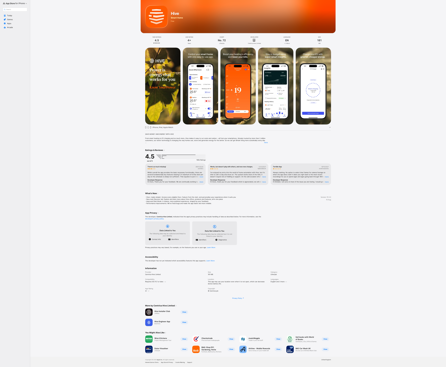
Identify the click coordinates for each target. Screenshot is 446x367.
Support (189, 362)
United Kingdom (326, 359)
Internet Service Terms (152, 362)
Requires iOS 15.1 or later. (154, 282)
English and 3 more (278, 282)
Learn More (211, 247)
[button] (15, 15)
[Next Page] (333, 86)
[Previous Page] (142, 86)
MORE (201, 177)
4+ (146, 291)
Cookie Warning (180, 362)
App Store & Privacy (167, 362)
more (266, 142)
